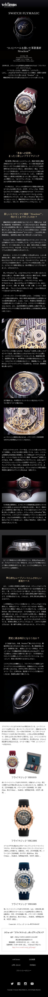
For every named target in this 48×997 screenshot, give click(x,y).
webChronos (16, 959)
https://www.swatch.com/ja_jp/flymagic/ (24, 947)
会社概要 (32, 959)
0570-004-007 (35, 924)
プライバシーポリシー (23, 970)
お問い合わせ (16, 965)
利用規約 (33, 965)
